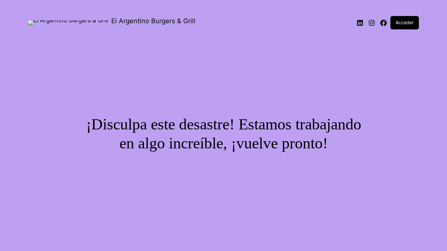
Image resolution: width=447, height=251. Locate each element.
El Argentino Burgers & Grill (153, 21)
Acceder (405, 22)
